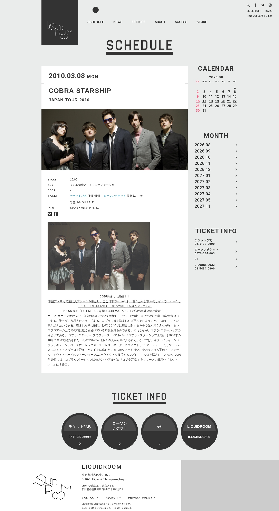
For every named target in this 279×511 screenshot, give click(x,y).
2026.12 (203, 169)
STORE (202, 22)
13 (223, 96)
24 (204, 106)
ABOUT (160, 22)
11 (211, 96)
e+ (196, 259)
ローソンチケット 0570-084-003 (207, 251)
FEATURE (138, 22)
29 (235, 106)
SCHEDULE (95, 22)
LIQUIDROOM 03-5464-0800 (205, 266)
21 (229, 101)
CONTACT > (90, 497)
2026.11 (203, 163)
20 (223, 101)
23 (198, 106)
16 (198, 101)
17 (204, 101)
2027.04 (203, 194)
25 (211, 106)
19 (217, 101)
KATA (269, 11)
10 (204, 96)
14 (229, 96)
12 (217, 96)
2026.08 (203, 145)
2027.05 (203, 200)
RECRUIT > (113, 497)
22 (235, 101)
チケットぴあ (78, 195)
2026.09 (203, 151)
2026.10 (203, 157)
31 (204, 110)
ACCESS (181, 22)
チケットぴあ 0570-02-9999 (205, 241)
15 (235, 96)
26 (217, 106)
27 (223, 106)
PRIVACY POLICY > (141, 497)
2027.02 (203, 182)
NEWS (117, 22)
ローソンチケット (115, 195)
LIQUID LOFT (254, 11)
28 (229, 106)
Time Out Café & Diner (259, 15)
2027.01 (203, 176)
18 (211, 101)
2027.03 (203, 188)
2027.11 (203, 206)
